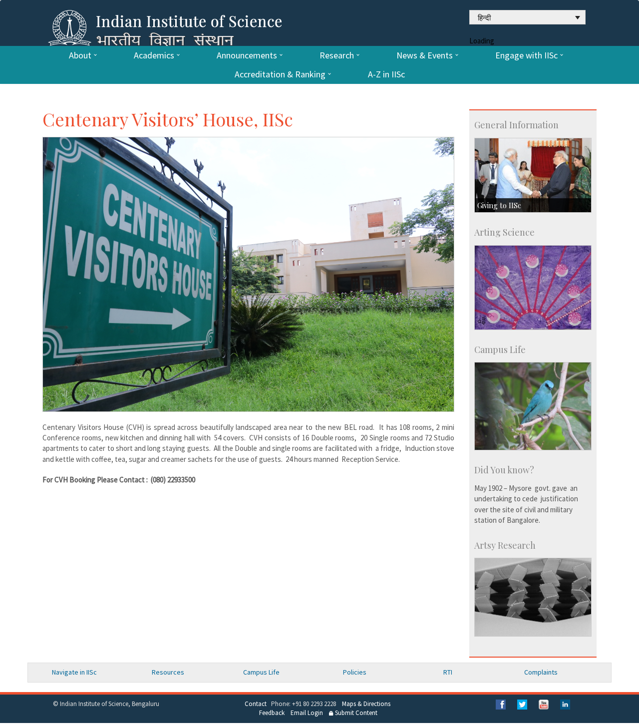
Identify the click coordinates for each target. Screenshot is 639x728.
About (80, 55)
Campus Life (261, 672)
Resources (168, 672)
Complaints (541, 672)
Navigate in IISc (74, 672)
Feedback (272, 713)
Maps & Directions (366, 704)
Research (337, 55)
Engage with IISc (526, 55)
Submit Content (355, 713)
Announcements (247, 55)
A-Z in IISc (386, 74)
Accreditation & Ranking (280, 74)
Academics (154, 55)
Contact (256, 704)
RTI (447, 672)
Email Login (307, 713)
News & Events (424, 55)
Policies (354, 672)
